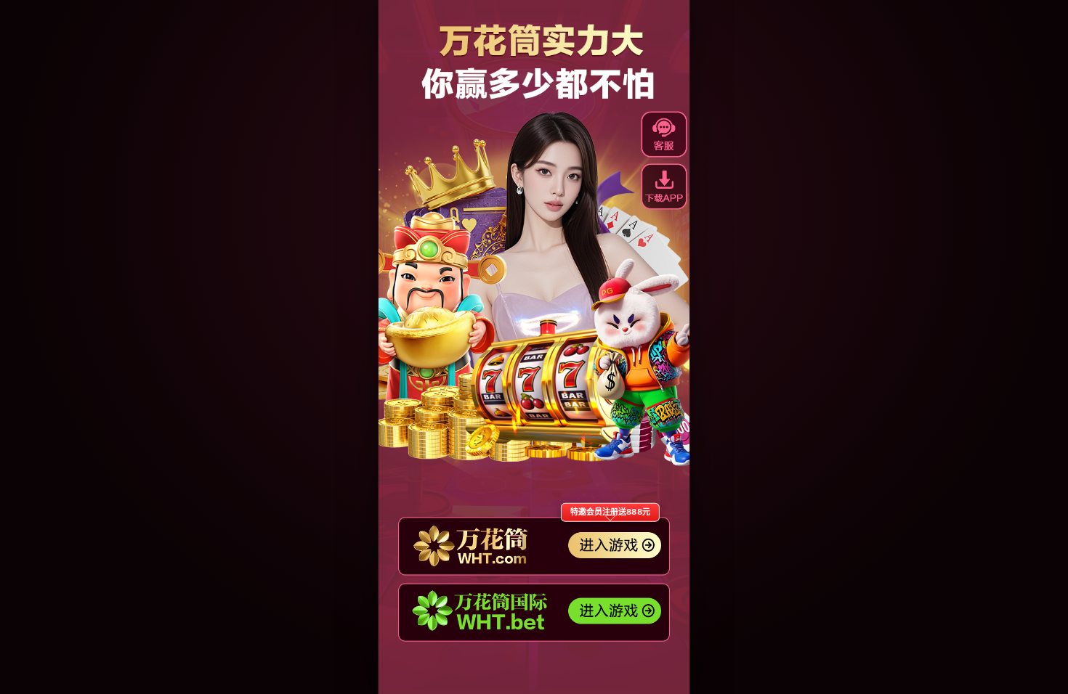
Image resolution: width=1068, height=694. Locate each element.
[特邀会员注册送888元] (534, 546)
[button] (664, 186)
